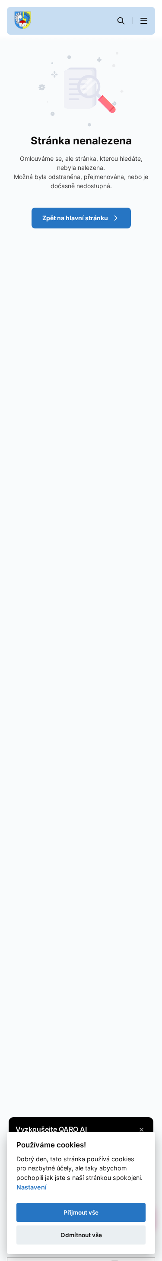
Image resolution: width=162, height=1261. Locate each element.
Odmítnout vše (81, 1235)
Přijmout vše (81, 1212)
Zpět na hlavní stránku (75, 218)
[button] (143, 20)
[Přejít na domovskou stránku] (23, 21)
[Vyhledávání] (121, 20)
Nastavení (31, 1187)
